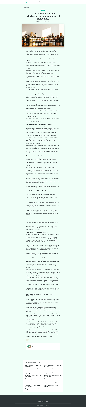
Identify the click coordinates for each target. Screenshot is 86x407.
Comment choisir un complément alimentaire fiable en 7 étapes (33, 383)
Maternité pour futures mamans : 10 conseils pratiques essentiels (33, 386)
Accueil (25, 7)
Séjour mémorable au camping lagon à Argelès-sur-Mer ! (51, 386)
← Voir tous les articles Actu (31, 352)
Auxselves (42, 2)
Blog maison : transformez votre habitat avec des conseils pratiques (33, 369)
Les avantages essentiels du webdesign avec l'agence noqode (33, 373)
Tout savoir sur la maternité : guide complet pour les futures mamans (52, 379)
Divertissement (34, 1)
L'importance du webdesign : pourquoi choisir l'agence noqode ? (33, 366)
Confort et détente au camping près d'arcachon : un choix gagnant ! (52, 376)
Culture (29, 1)
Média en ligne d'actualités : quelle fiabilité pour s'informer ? (51, 369)
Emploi (49, 1)
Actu (26, 1)
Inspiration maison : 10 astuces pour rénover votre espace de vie (33, 379)
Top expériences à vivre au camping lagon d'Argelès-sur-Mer (51, 383)
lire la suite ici (31, 90)
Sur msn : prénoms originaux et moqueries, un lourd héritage (52, 366)
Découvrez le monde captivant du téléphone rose (52, 373)
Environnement (54, 1)
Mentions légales (41, 401)
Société (59, 1)
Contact (46, 401)
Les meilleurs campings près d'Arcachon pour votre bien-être (33, 376)
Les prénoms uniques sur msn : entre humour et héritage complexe (33, 389)
